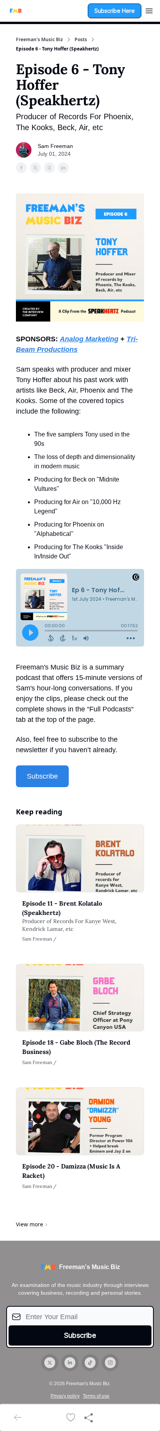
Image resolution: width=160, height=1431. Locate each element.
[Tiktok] (90, 1362)
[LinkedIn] (69, 1362)
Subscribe (42, 776)
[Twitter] (49, 1362)
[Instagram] (110, 1362)
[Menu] (149, 10)
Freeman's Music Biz (39, 40)
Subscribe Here (114, 10)
